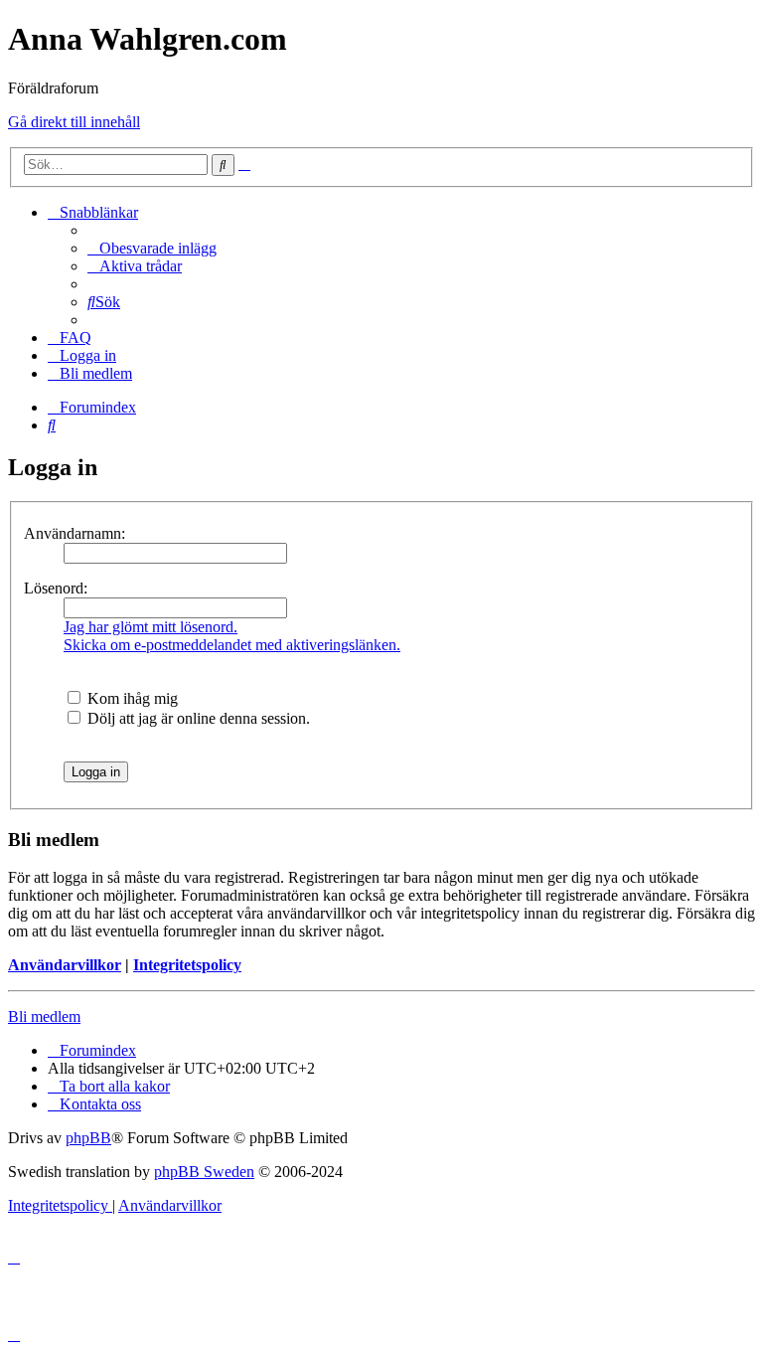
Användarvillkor (64, 964)
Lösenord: (55, 588)
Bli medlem (44, 1016)
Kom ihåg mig (130, 698)
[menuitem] (152, 248)
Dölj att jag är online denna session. (196, 718)
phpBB (88, 1137)
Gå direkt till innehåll (74, 121)
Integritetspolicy (187, 964)
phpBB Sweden (204, 1171)
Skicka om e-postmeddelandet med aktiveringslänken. (232, 644)
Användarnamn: (74, 533)
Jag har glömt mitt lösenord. (150, 626)
